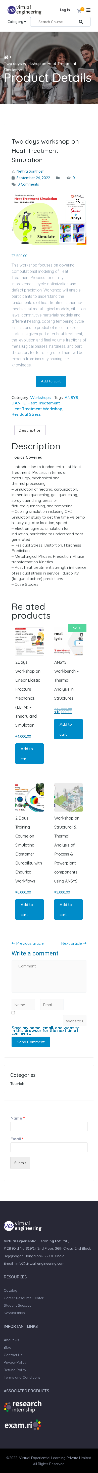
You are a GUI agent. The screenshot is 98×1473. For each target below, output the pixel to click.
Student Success (17, 1305)
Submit (20, 1163)
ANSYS (71, 397)
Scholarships (14, 1313)
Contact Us (13, 1355)
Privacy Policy (15, 1362)
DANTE (19, 402)
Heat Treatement (43, 402)
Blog (7, 1347)
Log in (65, 9)
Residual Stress (26, 414)
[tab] (30, 430)
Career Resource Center (23, 1298)
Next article (72, 943)
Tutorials (17, 1083)
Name (18, 1118)
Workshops (40, 397)
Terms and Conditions (22, 1377)
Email (17, 1138)
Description (30, 430)
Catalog (10, 1290)
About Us (11, 1340)
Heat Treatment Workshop (37, 408)
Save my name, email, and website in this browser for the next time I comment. (46, 1030)
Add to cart (51, 381)
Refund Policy (15, 1370)
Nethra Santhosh (30, 171)
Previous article (29, 943)
